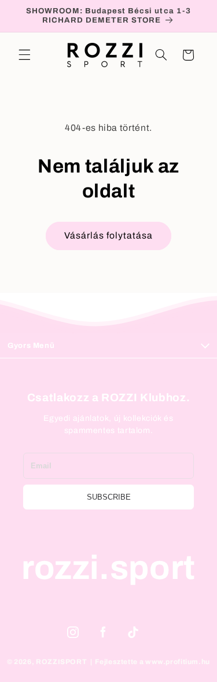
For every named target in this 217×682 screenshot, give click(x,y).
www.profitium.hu (177, 662)
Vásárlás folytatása (108, 235)
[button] (24, 55)
